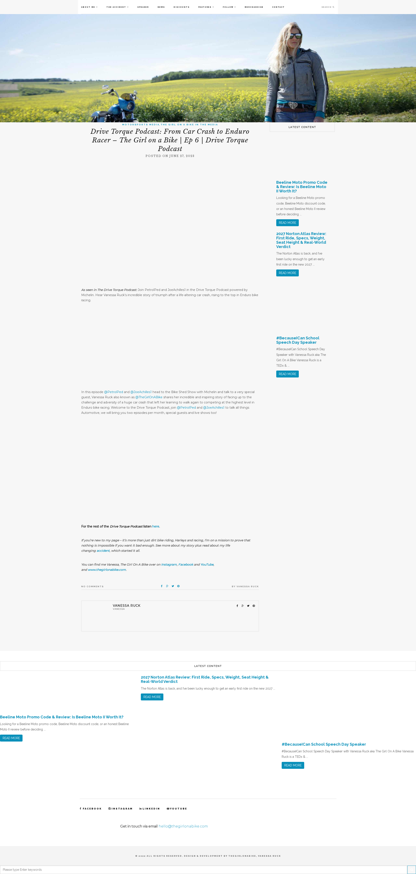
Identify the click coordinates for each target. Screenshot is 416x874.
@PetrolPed (113, 392)
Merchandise (254, 7)
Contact (278, 7)
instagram (122, 808)
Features (204, 7)
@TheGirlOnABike (149, 397)
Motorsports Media (141, 124)
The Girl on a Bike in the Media (189, 124)
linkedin (151, 808)
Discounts (182, 7)
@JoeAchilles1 (141, 392)
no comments (92, 586)
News (161, 7)
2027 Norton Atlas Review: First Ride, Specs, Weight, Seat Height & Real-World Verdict (301, 240)
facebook (92, 808)
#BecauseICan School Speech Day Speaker (297, 340)
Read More (287, 222)
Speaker (143, 7)
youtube (178, 808)
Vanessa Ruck (248, 586)
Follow (228, 7)
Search (327, 7)
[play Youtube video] (170, 474)
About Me (88, 7)
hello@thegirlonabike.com (183, 826)
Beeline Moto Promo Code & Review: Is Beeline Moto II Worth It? (301, 186)
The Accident (116, 7)
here (155, 526)
